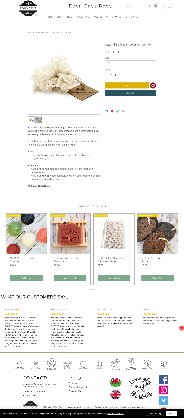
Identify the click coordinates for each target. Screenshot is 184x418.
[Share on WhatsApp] (117, 111)
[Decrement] (107, 75)
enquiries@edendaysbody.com (40, 384)
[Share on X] (123, 111)
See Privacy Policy (115, 413)
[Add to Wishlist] (153, 85)
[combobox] (130, 63)
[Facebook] (163, 379)
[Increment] (116, 75)
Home (31, 32)
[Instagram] (163, 390)
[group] (92, 249)
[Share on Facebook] (107, 111)
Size (107, 57)
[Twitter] (163, 400)
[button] (156, 5)
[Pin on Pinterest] (112, 111)
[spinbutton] (111, 75)
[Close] (180, 413)
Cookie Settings (155, 413)
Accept (171, 413)
